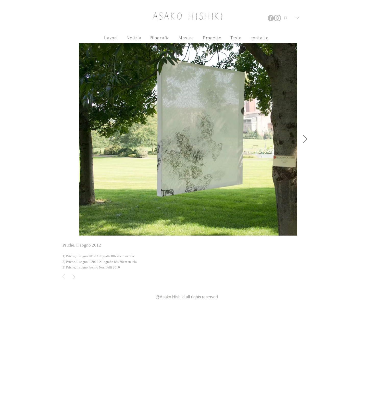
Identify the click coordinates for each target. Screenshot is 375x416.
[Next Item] (304, 139)
